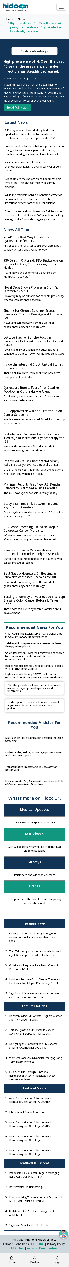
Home (10, 19)
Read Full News (17, 107)
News (21, 19)
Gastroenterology (34, 51)
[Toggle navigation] (61, 7)
